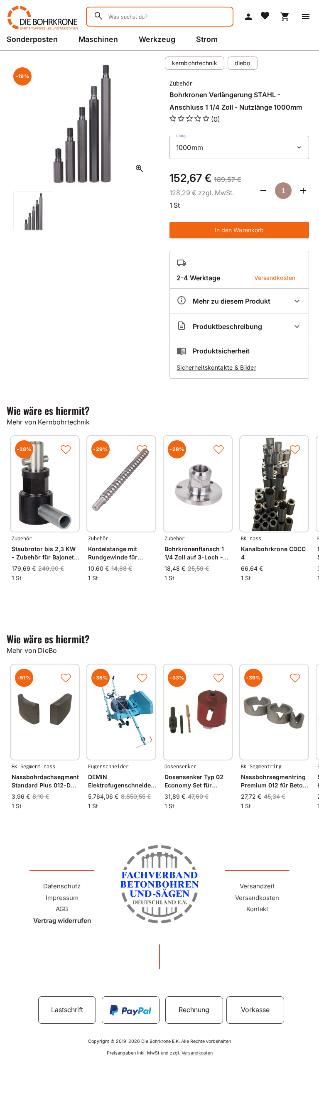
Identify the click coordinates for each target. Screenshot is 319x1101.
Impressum (62, 898)
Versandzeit (257, 886)
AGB (62, 909)
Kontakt (257, 909)
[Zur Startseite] (41, 31)
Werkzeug (157, 39)
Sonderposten (32, 39)
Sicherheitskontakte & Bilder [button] (216, 367)
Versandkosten (257, 898)
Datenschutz (62, 886)
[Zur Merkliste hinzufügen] (65, 449)
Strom (207, 39)
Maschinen (98, 39)
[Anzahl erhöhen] (303, 191)
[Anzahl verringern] (263, 191)
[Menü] (305, 16)
